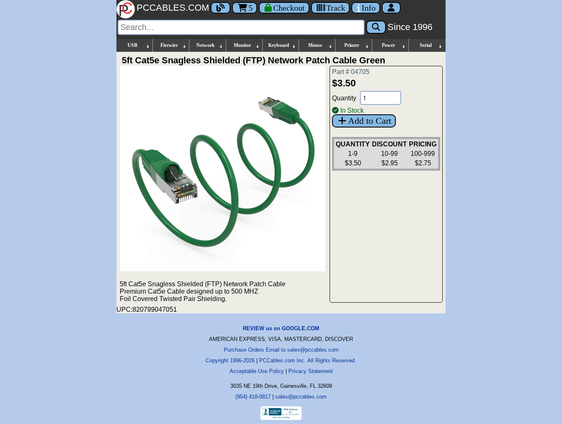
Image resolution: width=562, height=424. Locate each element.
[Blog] (220, 8)
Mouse (315, 45)
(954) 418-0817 (253, 397)
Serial (426, 45)
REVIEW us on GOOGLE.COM (281, 328)
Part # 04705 (350, 71)
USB (132, 45)
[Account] (391, 8)
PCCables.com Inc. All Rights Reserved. (307, 360)
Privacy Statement (310, 371)
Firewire (169, 45)
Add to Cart (369, 121)
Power (388, 45)
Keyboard (278, 45)
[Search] (376, 27)
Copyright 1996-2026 (230, 360)
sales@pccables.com (301, 397)
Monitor (242, 45)
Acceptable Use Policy (257, 371)
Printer (351, 45)
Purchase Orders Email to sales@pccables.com (281, 350)
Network (205, 45)
